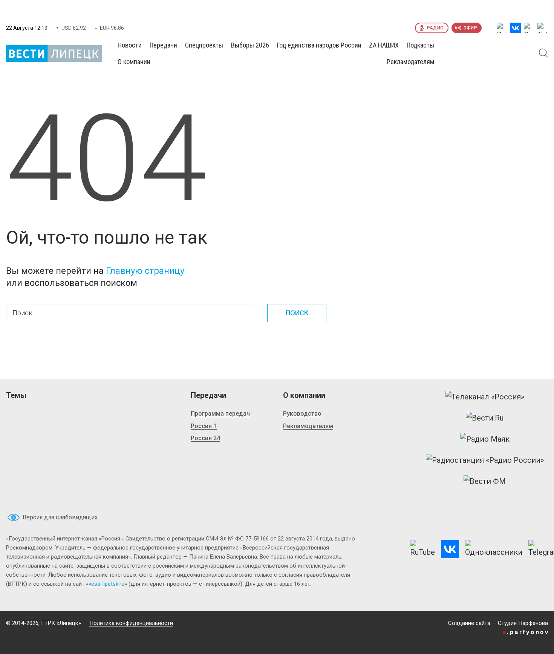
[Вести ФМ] (485, 481)
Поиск (297, 313)
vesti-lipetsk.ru (106, 583)
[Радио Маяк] (485, 439)
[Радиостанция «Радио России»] (485, 460)
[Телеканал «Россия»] (484, 397)
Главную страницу (145, 271)
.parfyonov (526, 632)
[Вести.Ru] (484, 418)
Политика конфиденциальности (131, 623)
